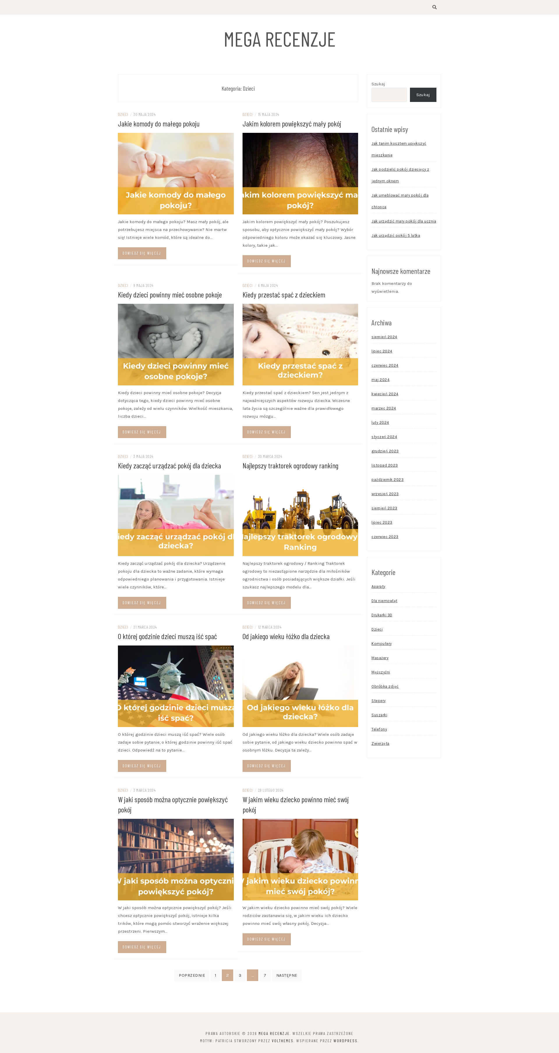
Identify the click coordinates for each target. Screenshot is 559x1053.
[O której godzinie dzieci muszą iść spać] (176, 686)
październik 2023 (388, 479)
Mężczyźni (381, 672)
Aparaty (378, 586)
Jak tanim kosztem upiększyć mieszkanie (399, 149)
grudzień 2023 (385, 451)
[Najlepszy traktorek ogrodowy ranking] (300, 515)
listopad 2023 (385, 465)
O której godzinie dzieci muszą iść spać (167, 636)
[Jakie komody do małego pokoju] (176, 173)
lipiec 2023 (382, 522)
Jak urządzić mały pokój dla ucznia (404, 221)
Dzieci (123, 114)
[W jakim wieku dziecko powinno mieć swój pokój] (300, 859)
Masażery (380, 658)
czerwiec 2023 (385, 537)
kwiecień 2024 (385, 394)
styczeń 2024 (384, 437)
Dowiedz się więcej (142, 253)
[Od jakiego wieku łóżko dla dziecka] (300, 686)
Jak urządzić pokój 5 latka (396, 235)
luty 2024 (380, 422)
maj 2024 (381, 380)
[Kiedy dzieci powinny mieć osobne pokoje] (176, 344)
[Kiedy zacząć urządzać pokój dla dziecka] (176, 515)
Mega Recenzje (280, 38)
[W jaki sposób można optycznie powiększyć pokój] (176, 859)
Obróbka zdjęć (385, 686)
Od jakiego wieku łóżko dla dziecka (286, 636)
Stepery (379, 701)
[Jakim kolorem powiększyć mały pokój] (300, 173)
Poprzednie (192, 975)
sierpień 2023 (384, 508)
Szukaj (378, 84)
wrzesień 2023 (385, 494)
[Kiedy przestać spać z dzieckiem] (300, 344)
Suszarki (379, 715)
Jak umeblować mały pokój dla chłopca (400, 201)
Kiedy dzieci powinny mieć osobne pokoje (170, 294)
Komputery (382, 643)
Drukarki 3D (382, 615)
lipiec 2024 (382, 351)
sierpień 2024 (384, 337)
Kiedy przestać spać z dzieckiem (284, 294)
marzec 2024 (384, 408)
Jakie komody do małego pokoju (159, 123)
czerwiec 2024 (385, 365)
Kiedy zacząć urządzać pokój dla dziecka (169, 465)
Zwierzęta (381, 743)
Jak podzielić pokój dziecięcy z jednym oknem (400, 175)
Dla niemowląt (384, 601)
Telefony (379, 729)
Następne (286, 975)
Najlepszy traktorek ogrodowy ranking (290, 465)
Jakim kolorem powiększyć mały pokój (292, 123)
